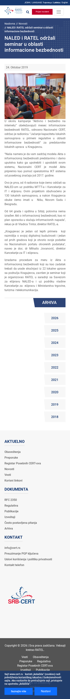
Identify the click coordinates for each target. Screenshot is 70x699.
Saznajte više (18, 691)
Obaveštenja (12, 452)
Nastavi (46, 691)
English (65, 2)
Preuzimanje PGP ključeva (21, 553)
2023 (54, 355)
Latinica (56, 2)
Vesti (7, 475)
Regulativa (11, 505)
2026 (54, 318)
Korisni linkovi (13, 480)
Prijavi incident (42, 12)
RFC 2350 (10, 500)
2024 (54, 343)
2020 (54, 392)
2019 (54, 404)
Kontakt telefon (14, 565)
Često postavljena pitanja (20, 522)
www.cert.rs (16, 674)
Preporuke (11, 457)
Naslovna (9, 23)
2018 (54, 417)
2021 (54, 380)
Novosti (23, 23)
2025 (54, 330)
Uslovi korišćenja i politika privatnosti (28, 559)
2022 (54, 367)
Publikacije (11, 511)
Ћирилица (47, 2)
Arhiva (8, 528)
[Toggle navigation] (59, 11)
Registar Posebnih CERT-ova (22, 463)
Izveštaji (9, 517)
